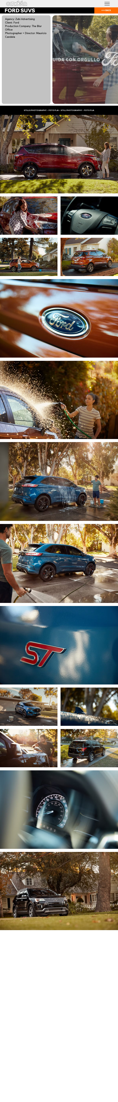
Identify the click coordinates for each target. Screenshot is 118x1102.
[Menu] (107, 3)
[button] (113, 100)
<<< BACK (106, 10)
